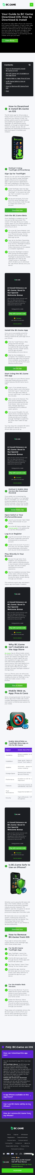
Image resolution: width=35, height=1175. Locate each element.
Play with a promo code (17, 313)
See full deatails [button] (17, 323)
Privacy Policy (25, 1146)
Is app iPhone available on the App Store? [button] (16, 1096)
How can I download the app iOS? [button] (15, 1054)
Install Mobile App (17, 510)
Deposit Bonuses (22, 1137)
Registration (11, 1137)
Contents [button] (8, 65)
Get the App (17, 368)
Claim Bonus (9, 40)
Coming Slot (8, 1143)
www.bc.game (13, 528)
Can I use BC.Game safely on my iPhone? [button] (17, 1105)
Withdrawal (24, 1134)
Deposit (16, 1134)
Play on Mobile (17, 685)
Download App (17, 210)
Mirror (9, 1134)
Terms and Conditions (17, 1149)
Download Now (17, 929)
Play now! (18, 1170)
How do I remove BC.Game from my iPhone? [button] (17, 1114)
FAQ (7, 91)
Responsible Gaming (12, 1146)
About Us (27, 1143)
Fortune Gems (11, 1140)
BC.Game (8, 653)
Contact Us (18, 1143)
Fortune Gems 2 (23, 1140)
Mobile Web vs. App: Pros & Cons (18, 78)
